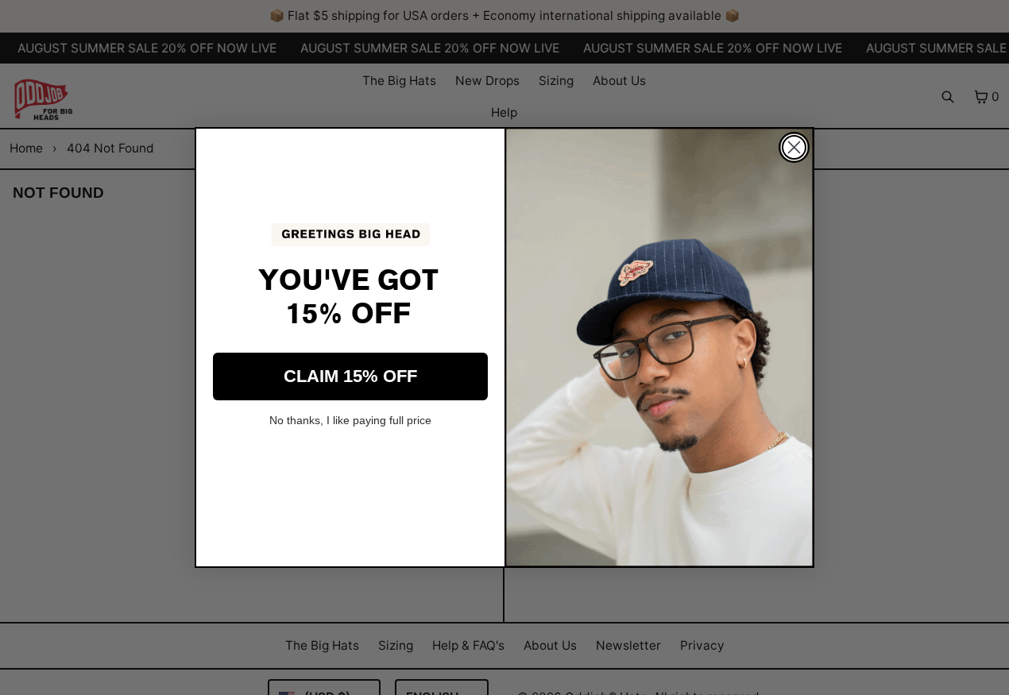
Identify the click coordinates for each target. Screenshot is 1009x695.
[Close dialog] (794, 147)
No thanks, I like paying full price (350, 420)
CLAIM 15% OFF (350, 376)
